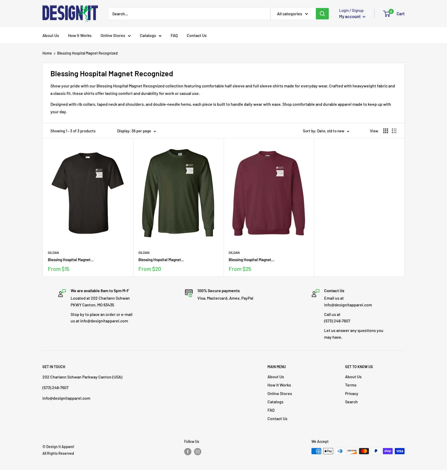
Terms (350, 384)
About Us (50, 35)
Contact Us (197, 35)
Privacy (351, 393)
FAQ (174, 35)
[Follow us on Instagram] (197, 451)
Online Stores (113, 35)
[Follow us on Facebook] (187, 451)
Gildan (53, 253)
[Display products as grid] (385, 130)
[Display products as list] (394, 130)
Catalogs (148, 35)
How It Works (80, 35)
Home (47, 53)
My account (350, 16)
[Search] (322, 13)
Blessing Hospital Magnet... (71, 259)
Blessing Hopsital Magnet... (161, 259)
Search (351, 401)
